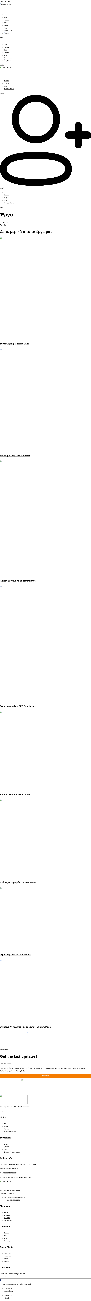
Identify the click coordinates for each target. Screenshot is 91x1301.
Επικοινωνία (8, 31)
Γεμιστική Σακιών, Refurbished (15, 954)
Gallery (6, 25)
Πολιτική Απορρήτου (7, 1071)
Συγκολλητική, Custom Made (14, 344)
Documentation (9, 89)
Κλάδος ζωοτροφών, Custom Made (18, 882)
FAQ (5, 86)
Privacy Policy (21, 1071)
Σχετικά (6, 20)
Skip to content (5, 1)
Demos (6, 81)
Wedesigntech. (11, 1284)
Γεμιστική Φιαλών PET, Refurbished (18, 706)
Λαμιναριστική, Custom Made (15, 455)
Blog (5, 28)
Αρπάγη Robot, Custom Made (15, 794)
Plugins (6, 83)
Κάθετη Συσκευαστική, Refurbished (18, 581)
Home (2, 222)
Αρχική (6, 17)
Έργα (5, 22)
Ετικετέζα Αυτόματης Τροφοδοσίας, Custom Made (25, 1027)
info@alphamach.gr (11, 1169)
